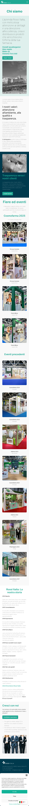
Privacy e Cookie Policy (14, 804)
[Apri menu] (27, 2)
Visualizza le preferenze (14, 800)
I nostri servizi (8, 193)
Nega (14, 796)
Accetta (14, 791)
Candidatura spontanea (10, 717)
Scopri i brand (8, 58)
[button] (26, 775)
